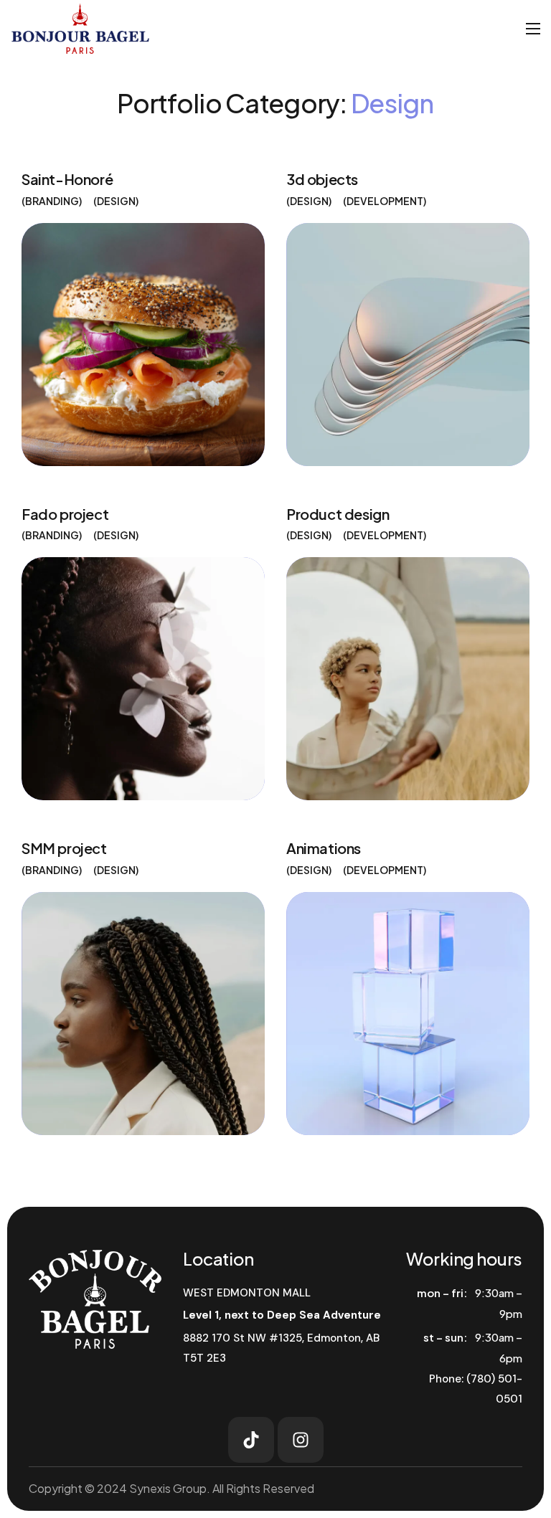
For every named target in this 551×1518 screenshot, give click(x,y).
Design (116, 200)
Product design (337, 514)
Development (385, 200)
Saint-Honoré (67, 179)
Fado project (65, 514)
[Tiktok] (251, 1440)
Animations (323, 848)
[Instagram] (301, 1440)
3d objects (322, 179)
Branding (52, 200)
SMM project (64, 848)
